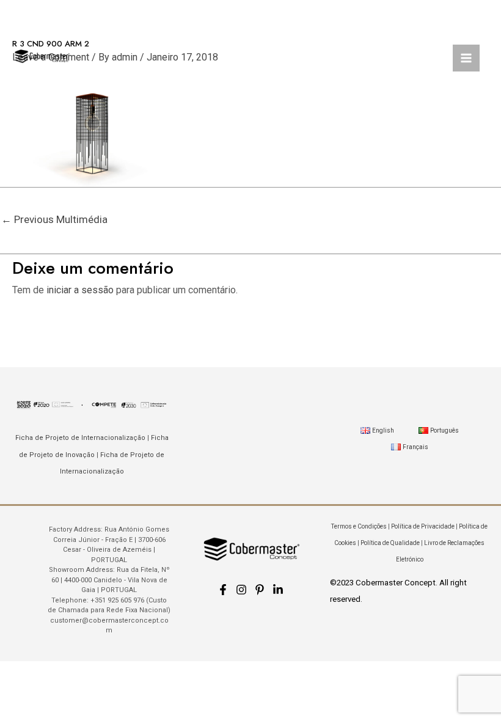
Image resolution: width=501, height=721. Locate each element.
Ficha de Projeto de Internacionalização (80, 438)
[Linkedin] (277, 589)
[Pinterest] (259, 589)
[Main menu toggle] (466, 58)
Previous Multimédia (54, 219)
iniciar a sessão (80, 290)
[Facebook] (223, 589)
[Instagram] (241, 589)
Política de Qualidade (390, 543)
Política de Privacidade (423, 526)
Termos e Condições (359, 526)
